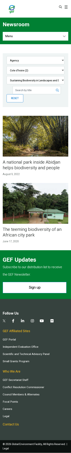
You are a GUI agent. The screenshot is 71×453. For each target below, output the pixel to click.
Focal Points (10, 402)
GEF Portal (9, 340)
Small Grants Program (16, 361)
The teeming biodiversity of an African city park (32, 232)
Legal (6, 416)
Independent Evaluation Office (20, 347)
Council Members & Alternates (21, 394)
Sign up (35, 287)
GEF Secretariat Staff (15, 380)
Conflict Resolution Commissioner (23, 387)
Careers (7, 409)
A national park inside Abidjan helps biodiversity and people (31, 165)
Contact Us (11, 424)
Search (60, 6)
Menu (9, 36)
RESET (15, 98)
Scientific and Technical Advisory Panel (26, 354)
